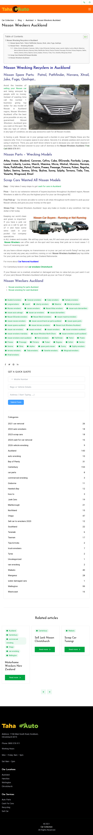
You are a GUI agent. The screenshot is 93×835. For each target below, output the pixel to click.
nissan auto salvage (15, 313)
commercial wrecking (18, 478)
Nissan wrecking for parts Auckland (23, 287)
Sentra (81, 342)
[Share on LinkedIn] (17, 364)
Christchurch (7, 786)
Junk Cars (12, 499)
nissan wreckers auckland (75, 329)
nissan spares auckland (16, 325)
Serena (10, 346)
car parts (12, 472)
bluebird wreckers (14, 300)
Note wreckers (42, 338)
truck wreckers (14, 548)
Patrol (71, 338)
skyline (32, 346)
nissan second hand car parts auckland (46, 321)
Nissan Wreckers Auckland (19, 58)
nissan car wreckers (36, 313)
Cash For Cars (8, 803)
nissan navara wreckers (17, 321)
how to (11, 494)
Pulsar (47, 342)
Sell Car (5, 811)
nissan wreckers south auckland (74, 334)
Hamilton (5, 779)
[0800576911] (84, 2)
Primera (36, 342)
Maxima (58, 304)
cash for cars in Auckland (49, 186)
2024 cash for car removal (20, 440)
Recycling (6, 807)
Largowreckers (13, 304)
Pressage (22, 342)
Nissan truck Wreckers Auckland (68, 325)
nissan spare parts (74, 321)
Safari (70, 342)
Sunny (63, 346)
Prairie (82, 338)
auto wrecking (14, 456)
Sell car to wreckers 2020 (19, 521)
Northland (12, 510)
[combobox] (10, 379)
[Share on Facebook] (5, 364)
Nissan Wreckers (12, 242)
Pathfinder (59, 338)
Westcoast (13, 591)
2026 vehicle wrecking (18, 445)
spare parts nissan (48, 346)
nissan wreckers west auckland (19, 338)
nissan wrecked (35, 329)
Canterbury (13, 467)
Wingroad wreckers (71, 351)
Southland (12, 526)
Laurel (27, 304)
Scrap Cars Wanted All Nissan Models (23, 55)
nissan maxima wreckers (66, 317)
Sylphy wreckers (78, 346)
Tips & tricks (13, 543)
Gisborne (12, 483)
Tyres (10, 554)
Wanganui (12, 575)
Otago (11, 516)
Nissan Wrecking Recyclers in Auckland (22, 40)
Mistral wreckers (73, 304)
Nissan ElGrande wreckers (17, 317)
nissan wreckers (53, 329)
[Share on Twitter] (9, 364)
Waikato (11, 570)
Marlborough (14, 505)
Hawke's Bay (13, 488)
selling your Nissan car (15, 88)
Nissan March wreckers (42, 317)
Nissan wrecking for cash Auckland (23, 290)
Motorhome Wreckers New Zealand (13, 666)
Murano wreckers (14, 308)
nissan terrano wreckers (40, 325)
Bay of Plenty (14, 461)
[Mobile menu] (89, 9)
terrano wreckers (14, 351)
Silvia (21, 346)
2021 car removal (16, 423)
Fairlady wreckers (71, 300)
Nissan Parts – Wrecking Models (21, 46)
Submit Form (16, 402)
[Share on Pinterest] (13, 364)
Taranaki (12, 532)
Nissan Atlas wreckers (54, 308)
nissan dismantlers (57, 313)
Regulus (59, 342)
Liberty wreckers (42, 304)
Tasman (11, 537)
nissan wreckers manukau (17, 334)
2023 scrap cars (15, 434)
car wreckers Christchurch (40, 267)
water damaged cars (17, 581)
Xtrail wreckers (13, 355)
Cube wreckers (53, 300)
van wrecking (14, 564)
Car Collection (46, 827)
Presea (10, 342)
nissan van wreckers (15, 329)
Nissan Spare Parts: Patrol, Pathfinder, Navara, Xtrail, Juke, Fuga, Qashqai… (36, 43)
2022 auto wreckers (17, 429)
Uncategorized (14, 559)
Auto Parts (6, 799)
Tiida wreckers (32, 351)
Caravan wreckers (34, 300)
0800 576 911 (14, 743)
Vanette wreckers (51, 351)
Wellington (13, 586)
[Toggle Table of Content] (84, 37)
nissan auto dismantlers (78, 308)
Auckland (12, 450)
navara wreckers (33, 308)
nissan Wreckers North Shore (45, 334)
